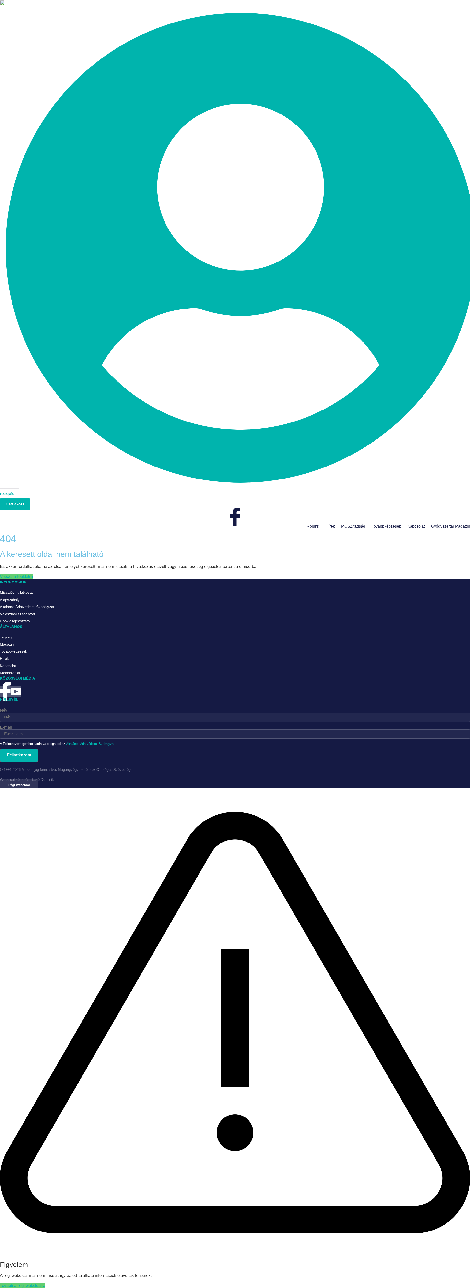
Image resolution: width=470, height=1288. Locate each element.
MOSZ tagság (353, 526)
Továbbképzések (386, 526)
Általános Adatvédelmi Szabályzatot (91, 744)
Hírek (330, 526)
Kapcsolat (416, 526)
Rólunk (313, 526)
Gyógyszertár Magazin (450, 526)
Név (3, 710)
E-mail (6, 727)
